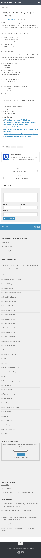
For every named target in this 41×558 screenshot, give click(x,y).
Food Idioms (8, 131)
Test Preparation (8, 411)
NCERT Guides (6, 488)
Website (6, 211)
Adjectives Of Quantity (11, 127)
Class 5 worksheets (9, 319)
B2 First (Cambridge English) (12, 279)
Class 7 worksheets (9, 332)
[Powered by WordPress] (14, 548)
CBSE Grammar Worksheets (12, 292)
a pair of (14, 146)
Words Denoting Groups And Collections (18, 120)
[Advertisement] (20, 21)
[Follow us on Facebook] (35, 227)
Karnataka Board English (11, 367)
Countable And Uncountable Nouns (16, 124)
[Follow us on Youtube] (38, 227)
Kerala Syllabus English (10, 372)
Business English (6, 251)
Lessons (5, 376)
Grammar (6, 350)
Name (5, 204)
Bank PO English (8, 284)
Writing (5, 434)
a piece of (20, 146)
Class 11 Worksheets (9, 301)
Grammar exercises (9, 354)
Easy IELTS (5, 485)
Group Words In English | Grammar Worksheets (20, 122)
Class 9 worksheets (9, 345)
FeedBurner (24, 457)
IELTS (5, 363)
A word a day (7, 275)
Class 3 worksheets (9, 310)
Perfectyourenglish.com (11, 2)
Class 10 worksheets (9, 297)
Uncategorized (7, 420)
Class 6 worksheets (9, 323)
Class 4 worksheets (9, 314)
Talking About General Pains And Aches (17, 136)
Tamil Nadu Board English (11, 407)
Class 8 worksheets (9, 336)
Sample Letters (8, 398)
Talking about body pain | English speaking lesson (21, 134)
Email (23, 204)
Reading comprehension (10, 394)
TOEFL (5, 416)
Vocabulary (6, 425)
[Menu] (38, 2)
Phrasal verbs (7, 385)
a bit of (8, 146)
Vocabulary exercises (10, 429)
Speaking (6, 403)
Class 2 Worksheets (9, 306)
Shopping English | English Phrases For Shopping (21, 129)
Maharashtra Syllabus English (12, 381)
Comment (6, 191)
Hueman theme (30, 548)
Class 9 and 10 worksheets (11, 341)
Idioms (5, 359)
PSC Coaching (7, 389)
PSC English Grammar (10, 524)
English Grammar (6, 246)
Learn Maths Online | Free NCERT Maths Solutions (17, 492)
